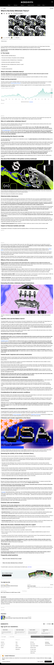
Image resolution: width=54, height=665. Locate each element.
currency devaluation (17, 414)
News (17, 642)
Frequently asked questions (7, 68)
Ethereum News (33, 647)
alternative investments (35, 414)
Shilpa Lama (17, 37)
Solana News (32, 652)
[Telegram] (6, 13)
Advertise (2, 642)
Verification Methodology (47, 643)
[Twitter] (4, 13)
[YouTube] (2, 13)
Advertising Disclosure (49, 645)
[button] (7, 632)
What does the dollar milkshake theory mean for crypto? (13, 64)
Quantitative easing (4, 340)
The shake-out (4, 66)
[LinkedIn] (9, 13)
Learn (2, 8)
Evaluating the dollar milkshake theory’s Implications (12, 60)
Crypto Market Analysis (34, 645)
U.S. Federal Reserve (7, 130)
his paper (3, 492)
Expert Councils (18, 647)
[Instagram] (11, 13)
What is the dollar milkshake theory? (9, 55)
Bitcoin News (32, 643)
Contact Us (3, 643)
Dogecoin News (33, 651)
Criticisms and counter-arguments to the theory (11, 62)
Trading (4, 8)
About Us (2, 645)
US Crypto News (33, 649)
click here (30, 566)
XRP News (32, 642)
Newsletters (18, 649)
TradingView (31, 101)
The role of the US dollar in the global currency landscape (13, 57)
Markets (17, 645)
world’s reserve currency (16, 83)
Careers (2, 647)
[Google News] (52, 623)
